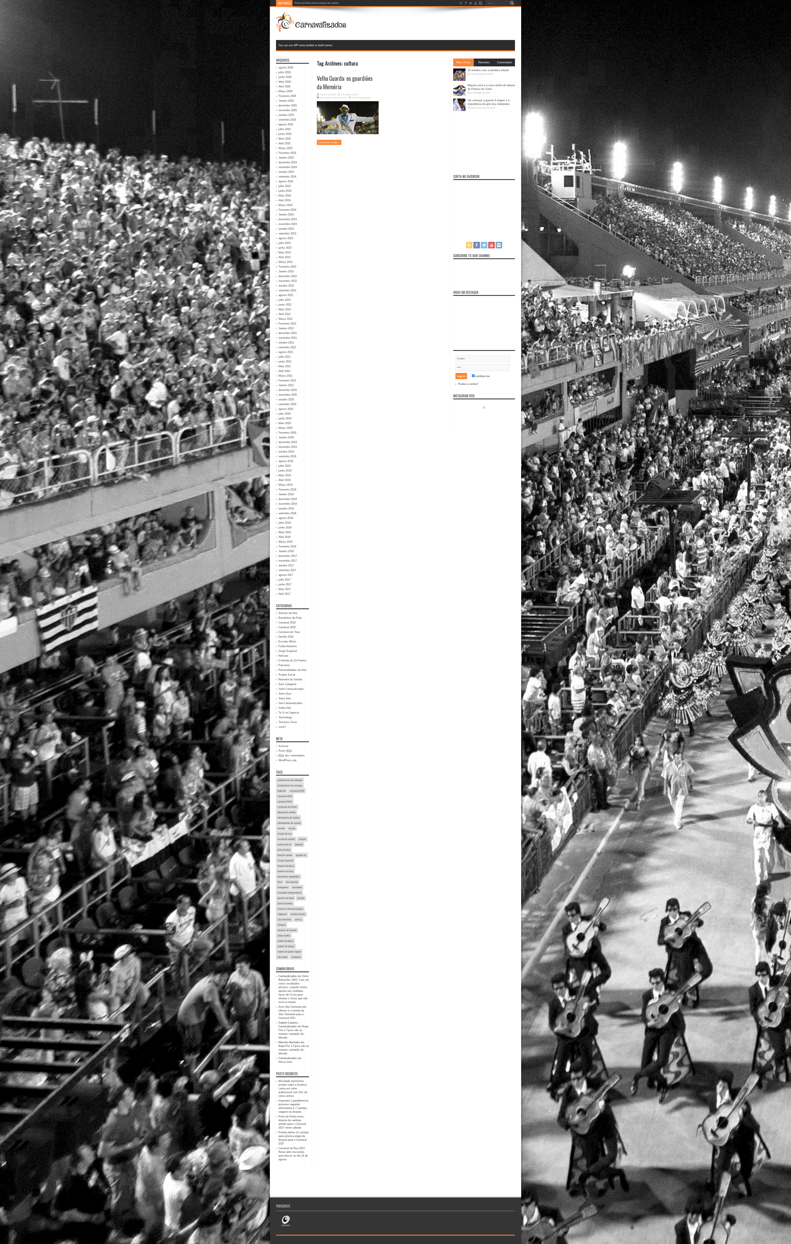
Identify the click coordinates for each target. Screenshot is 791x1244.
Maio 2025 (284, 138)
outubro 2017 (286, 565)
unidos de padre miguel (289, 951)
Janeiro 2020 (286, 437)
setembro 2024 (287, 176)
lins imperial (292, 882)
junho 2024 (284, 190)
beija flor (282, 791)
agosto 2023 (285, 238)
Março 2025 (285, 148)
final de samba (285, 855)
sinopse (282, 925)
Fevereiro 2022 (287, 323)
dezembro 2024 (287, 162)
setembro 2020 (287, 404)
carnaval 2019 (285, 796)
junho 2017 (284, 584)
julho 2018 (284, 522)
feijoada (299, 844)
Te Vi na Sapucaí (288, 712)
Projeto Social (286, 674)
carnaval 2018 (297, 791)
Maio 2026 (284, 81)
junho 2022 (284, 304)
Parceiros (284, 665)
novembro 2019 (287, 446)
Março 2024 (285, 205)
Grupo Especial (287, 651)
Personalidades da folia (292, 669)
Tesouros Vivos (339, 97)
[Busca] (512, 3)
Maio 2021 (284, 366)
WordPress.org (287, 760)
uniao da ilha (284, 935)
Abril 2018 (284, 537)
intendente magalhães (289, 876)
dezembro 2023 (287, 219)
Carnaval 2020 (287, 627)
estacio (302, 839)
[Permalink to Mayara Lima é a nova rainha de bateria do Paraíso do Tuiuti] (459, 94)
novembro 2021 (287, 337)
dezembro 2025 (287, 105)
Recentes (484, 62)
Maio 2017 (284, 589)
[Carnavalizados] (312, 30)
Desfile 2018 (285, 636)
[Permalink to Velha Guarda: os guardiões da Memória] (348, 133)
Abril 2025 (284, 143)
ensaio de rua (284, 833)
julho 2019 (284, 465)
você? (282, 726)
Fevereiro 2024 (287, 209)
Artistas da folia (287, 613)
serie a (298, 919)
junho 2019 (284, 470)
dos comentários (291, 755)
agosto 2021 (285, 352)
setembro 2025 (287, 119)
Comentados (504, 62)
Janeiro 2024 (286, 214)
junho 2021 (284, 361)
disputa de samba (286, 812)
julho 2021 (284, 356)
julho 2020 (284, 413)
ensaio (292, 828)
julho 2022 (284, 299)
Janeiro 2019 (286, 494)
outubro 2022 (286, 285)
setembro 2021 (287, 347)
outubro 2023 (286, 228)
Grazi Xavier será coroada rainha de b (316, 3)
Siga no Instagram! (486, 415)
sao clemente (284, 919)
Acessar (283, 746)
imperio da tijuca (286, 866)
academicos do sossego (290, 785)
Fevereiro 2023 (287, 266)
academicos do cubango (290, 780)
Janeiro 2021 (286, 385)
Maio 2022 (284, 309)
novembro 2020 (287, 394)
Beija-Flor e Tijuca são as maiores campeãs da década (293, 1049)
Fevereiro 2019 (287, 489)
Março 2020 (285, 427)
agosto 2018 (285, 518)
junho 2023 (284, 247)
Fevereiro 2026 (287, 96)
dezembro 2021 (287, 333)
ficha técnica (284, 850)
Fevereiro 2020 (287, 432)
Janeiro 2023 (286, 271)
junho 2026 (284, 77)
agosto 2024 (285, 181)
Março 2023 (285, 261)
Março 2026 (285, 91)
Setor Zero (284, 698)
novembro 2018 (287, 503)
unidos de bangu (286, 946)
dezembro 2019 (287, 442)
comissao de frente (287, 807)
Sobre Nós (284, 707)
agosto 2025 (285, 124)
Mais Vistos (463, 62)
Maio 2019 (284, 475)
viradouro (296, 957)
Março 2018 (285, 541)
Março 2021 (285, 375)
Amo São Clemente (290, 1006)
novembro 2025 (287, 110)
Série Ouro (284, 693)
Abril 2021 (284, 371)
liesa (280, 882)
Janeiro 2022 (286, 328)
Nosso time (285, 1061)
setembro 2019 (287, 456)
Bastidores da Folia (290, 617)
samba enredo (298, 914)
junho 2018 (284, 527)
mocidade (297, 887)
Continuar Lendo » (329, 142)
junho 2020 (284, 418)
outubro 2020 (286, 399)
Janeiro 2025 (286, 157)
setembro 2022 (287, 290)
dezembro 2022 (287, 276)
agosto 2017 (285, 574)
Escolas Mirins (287, 641)
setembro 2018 (287, 513)
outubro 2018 (286, 508)
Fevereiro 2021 (287, 380)
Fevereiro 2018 (287, 546)
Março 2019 (285, 484)
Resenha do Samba (290, 679)
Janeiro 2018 (286, 551)
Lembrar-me (482, 376)
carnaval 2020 (285, 801)
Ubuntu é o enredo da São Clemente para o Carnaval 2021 (291, 1014)
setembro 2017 (287, 570)
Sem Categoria (287, 684)
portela (300, 898)
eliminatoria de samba (288, 817)
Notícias (283, 655)
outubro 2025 (286, 114)
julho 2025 (284, 129)
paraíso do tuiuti (286, 898)
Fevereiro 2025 (287, 152)
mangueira (283, 887)
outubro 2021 (286, 342)
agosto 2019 (285, 461)
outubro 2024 (286, 171)
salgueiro (282, 914)
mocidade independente (289, 892)
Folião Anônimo (287, 646)
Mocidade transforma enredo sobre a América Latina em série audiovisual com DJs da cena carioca (292, 1088)
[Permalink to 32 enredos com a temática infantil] (459, 79)
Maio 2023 (284, 252)
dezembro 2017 (287, 555)
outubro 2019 (286, 451)
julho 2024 (284, 186)
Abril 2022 (284, 314)
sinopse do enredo (287, 930)
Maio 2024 (284, 195)
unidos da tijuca (285, 941)
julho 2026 (284, 72)
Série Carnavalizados (291, 688)
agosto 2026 (285, 67)
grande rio (301, 855)
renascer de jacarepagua (290, 909)
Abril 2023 (284, 257)
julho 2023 (284, 243)
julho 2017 (284, 579)
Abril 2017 (284, 593)
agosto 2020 (285, 408)
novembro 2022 (287, 280)
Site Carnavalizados (290, 703)
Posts (285, 750)
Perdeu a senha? (468, 384)
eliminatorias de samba (289, 823)
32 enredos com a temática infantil (488, 70)
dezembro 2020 (287, 390)
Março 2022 (285, 318)
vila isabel (282, 957)
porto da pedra (285, 903)
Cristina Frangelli (328, 94)
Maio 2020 (284, 423)
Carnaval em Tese (289, 632)
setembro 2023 (287, 233)
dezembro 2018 (287, 499)
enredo (281, 828)
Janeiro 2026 (286, 100)
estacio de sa (284, 844)
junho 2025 (284, 133)
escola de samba (286, 839)
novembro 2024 (287, 167)
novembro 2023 (287, 224)
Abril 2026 (284, 86)
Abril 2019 (284, 480)
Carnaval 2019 (287, 622)
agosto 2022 (285, 295)
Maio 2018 (284, 532)
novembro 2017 (287, 560)
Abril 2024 (284, 200)
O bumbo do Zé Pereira (292, 660)
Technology (325, 97)
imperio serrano (285, 871)
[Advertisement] (440, 23)
